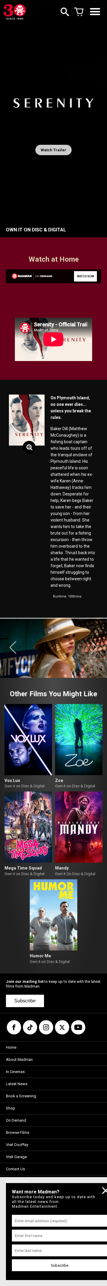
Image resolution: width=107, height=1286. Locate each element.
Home (11, 1047)
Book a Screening (21, 1096)
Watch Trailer (53, 150)
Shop (10, 1108)
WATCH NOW (85, 276)
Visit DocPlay (17, 1144)
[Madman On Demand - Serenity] (29, 276)
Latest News (16, 1084)
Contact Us (15, 1169)
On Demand (16, 1120)
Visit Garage (16, 1157)
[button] (13, 647)
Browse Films (17, 1132)
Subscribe (25, 1000)
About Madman (19, 1059)
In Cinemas (15, 1071)
